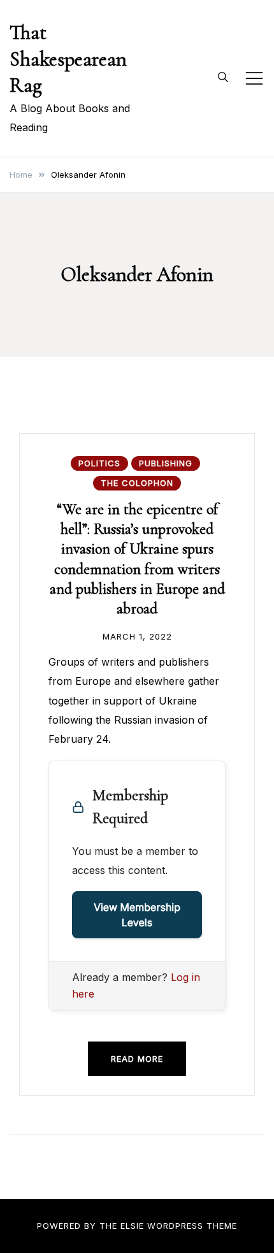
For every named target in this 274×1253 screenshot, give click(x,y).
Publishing (165, 463)
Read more (137, 1059)
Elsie (132, 1226)
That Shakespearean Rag (68, 58)
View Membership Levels (137, 915)
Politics (99, 463)
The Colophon (137, 483)
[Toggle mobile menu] (254, 78)
